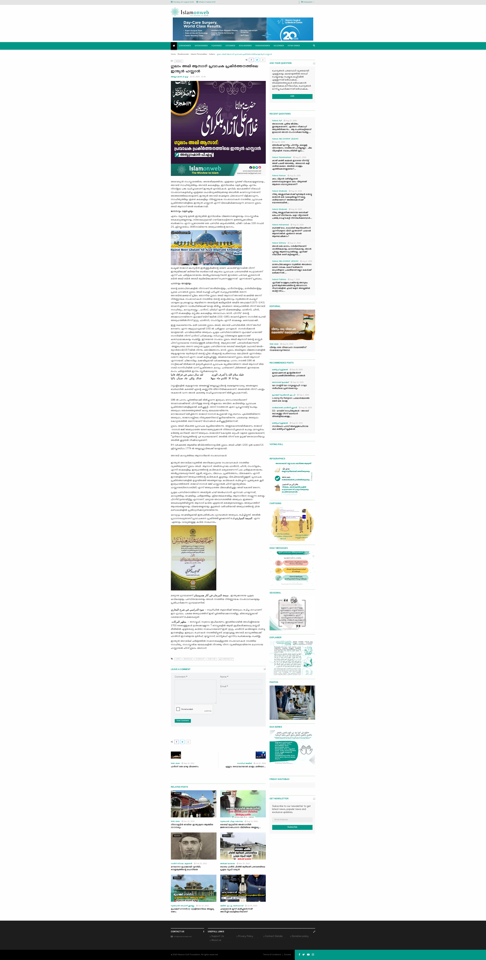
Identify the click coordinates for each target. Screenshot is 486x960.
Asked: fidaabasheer (281, 158)
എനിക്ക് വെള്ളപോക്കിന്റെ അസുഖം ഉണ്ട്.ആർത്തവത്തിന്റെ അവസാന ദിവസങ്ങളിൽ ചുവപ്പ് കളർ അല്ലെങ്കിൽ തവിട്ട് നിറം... (291, 287)
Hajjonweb (279, 46)
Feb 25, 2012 (201, 863)
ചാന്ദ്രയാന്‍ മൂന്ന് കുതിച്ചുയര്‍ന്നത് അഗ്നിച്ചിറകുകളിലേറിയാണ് (236, 910)
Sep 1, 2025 (304, 395)
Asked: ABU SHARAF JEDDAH (285, 139)
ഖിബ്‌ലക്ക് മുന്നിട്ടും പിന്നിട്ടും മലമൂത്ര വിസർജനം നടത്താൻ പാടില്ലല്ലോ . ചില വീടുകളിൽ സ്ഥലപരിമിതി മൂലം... (292, 148)
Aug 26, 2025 (306, 408)
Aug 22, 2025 (297, 423)
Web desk (175, 764)
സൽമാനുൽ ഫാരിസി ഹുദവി (284, 408)
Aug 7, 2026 (295, 279)
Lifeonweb (230, 46)
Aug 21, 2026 (300, 157)
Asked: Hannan (279, 176)
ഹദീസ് (178, 659)
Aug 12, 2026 (295, 243)
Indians (212, 54)
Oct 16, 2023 (203, 906)
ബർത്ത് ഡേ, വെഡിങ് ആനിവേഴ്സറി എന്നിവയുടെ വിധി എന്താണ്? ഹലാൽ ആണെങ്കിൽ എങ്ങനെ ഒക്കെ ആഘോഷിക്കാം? (291, 232)
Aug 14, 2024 (252, 821)
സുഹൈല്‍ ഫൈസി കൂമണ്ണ (182, 906)
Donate (287, 955)
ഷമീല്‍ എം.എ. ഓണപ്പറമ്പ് (231, 906)
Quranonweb (185, 46)
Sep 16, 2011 (189, 763)
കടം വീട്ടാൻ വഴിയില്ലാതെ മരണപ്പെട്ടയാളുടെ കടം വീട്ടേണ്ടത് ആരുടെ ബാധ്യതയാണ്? (289, 182)
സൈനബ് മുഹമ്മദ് (280, 382)
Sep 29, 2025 (297, 370)
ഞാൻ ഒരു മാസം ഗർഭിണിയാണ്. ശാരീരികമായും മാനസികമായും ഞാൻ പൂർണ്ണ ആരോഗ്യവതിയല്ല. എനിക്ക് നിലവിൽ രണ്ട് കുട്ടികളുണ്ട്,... (291, 250)
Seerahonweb (201, 46)
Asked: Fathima (279, 280)
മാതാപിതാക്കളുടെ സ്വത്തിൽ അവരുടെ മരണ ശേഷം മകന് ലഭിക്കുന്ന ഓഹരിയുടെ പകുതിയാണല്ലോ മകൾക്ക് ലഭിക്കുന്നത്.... (291, 268)
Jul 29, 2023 (252, 906)
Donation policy (300, 936)
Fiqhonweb (216, 46)
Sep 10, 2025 (298, 382)
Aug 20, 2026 (295, 176)
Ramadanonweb (262, 46)
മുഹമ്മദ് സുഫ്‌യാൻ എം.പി (283, 395)
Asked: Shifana (279, 243)
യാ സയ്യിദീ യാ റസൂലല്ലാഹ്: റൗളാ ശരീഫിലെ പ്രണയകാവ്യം (289, 387)
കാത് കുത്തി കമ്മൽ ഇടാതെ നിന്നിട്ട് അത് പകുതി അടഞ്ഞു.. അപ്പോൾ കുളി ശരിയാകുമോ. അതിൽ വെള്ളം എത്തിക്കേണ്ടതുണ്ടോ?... (291, 165)
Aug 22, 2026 (291, 121)
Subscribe (292, 827)
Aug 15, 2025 (287, 344)
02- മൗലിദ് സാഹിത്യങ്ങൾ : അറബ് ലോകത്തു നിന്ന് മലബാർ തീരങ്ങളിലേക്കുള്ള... (290, 414)
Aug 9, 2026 (307, 261)
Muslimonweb (245, 46)
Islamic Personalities (199, 54)
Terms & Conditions (272, 955)
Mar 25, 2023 (244, 863)
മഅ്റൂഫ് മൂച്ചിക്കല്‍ (280, 370)
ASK (292, 96)
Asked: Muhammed (280, 225)
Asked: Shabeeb (279, 191)
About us (216, 940)
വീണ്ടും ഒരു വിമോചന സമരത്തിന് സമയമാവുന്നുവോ (288, 349)
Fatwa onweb (294, 46)
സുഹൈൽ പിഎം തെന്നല (231, 822)
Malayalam (307, 2)
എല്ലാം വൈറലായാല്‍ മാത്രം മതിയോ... (245, 767)
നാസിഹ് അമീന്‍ (244, 764)
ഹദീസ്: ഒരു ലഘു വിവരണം (185, 767)
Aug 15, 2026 (298, 225)
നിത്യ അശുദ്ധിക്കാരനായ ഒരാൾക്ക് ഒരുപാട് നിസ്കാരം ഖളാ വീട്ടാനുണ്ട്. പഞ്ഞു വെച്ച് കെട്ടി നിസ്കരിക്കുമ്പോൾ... (292, 216)
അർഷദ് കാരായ (227, 864)
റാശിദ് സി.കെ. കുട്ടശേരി (181, 864)
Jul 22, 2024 (261, 763)
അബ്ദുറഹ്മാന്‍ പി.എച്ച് (179, 77)
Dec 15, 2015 (189, 821)
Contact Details (274, 936)
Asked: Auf (277, 121)
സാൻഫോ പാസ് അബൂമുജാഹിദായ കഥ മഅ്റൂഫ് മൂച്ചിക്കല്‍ (290, 428)
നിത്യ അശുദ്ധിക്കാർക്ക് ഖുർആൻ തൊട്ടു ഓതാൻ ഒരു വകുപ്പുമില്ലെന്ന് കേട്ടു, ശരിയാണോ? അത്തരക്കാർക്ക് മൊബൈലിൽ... (292, 198)
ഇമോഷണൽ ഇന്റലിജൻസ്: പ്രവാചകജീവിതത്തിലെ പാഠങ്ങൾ (288, 374)
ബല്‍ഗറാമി (211, 659)
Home (173, 54)
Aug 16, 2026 (296, 191)
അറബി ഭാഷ (188, 659)
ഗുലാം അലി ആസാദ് (225, 659)
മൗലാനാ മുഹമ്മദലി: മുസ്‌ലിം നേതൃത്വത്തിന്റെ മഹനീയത (186, 868)
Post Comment (183, 721)
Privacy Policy (245, 936)
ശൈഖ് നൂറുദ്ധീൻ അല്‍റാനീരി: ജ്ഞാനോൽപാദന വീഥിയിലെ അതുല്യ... (240, 826)
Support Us (217, 936)
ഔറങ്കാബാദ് (200, 659)
